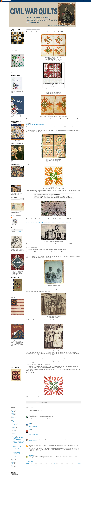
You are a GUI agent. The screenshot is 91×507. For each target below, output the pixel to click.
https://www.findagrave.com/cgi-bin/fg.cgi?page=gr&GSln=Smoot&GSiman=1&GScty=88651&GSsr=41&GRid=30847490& (48, 222)
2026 (13, 408)
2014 (13, 462)
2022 (13, 414)
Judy (30, 423)
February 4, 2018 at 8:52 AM (33, 426)
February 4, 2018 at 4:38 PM (33, 440)
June (14, 430)
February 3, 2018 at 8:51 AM (33, 420)
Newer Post (28, 463)
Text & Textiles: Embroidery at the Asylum (20, 220)
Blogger (50, 497)
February (14, 436)
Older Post (79, 463)
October (14, 424)
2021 (13, 416)
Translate (19, 231)
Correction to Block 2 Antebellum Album (16, 448)
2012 (13, 465)
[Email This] (41, 402)
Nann (30, 429)
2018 (13, 420)
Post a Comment (30, 461)
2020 (13, 417)
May (14, 431)
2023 (13, 413)
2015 (13, 460)
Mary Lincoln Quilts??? (17, 446)
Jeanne (30, 415)
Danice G (30, 437)
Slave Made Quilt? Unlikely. (17, 439)
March (14, 434)
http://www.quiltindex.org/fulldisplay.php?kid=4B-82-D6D (36, 124)
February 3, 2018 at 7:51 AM (33, 411)
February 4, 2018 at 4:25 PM (33, 434)
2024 (13, 411)
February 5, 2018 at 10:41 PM (34, 459)
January (14, 456)
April (14, 433)
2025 (13, 410)
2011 (13, 466)
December (15, 421)
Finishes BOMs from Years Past (18, 441)
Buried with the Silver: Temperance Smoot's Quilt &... (18, 453)
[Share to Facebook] (45, 402)
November (15, 423)
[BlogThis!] (42, 402)
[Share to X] (44, 402)
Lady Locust (31, 455)
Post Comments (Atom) (34, 465)
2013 (13, 463)
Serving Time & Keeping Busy (18, 442)
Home (54, 463)
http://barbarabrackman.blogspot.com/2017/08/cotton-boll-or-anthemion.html (39, 397)
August (14, 427)
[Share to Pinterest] (46, 402)
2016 (13, 459)
